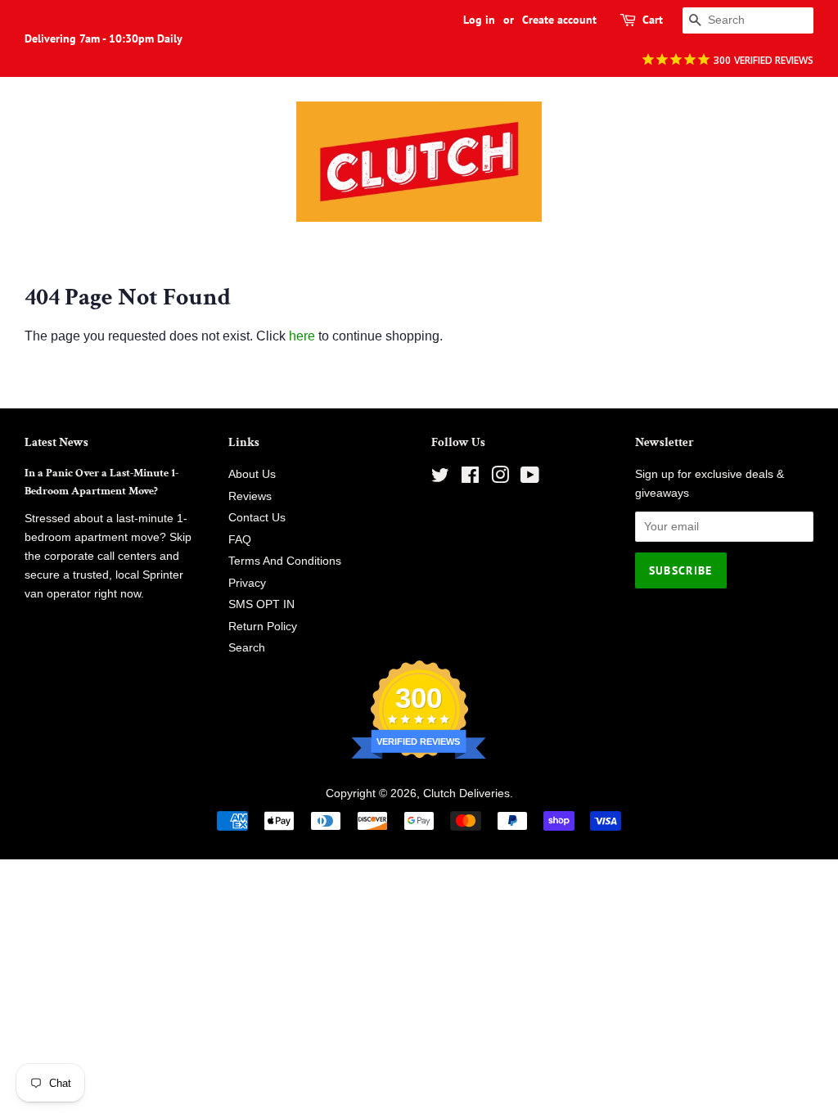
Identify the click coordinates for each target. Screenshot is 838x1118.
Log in (479, 19)
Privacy (247, 583)
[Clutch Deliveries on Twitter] (440, 478)
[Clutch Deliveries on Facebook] (470, 478)
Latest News (56, 442)
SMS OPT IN (261, 604)
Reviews (250, 496)
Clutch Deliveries (466, 793)
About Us (252, 474)
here (302, 336)
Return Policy (262, 626)
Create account (559, 19)
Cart (652, 19)
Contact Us (257, 518)
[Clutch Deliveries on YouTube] (529, 478)
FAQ (239, 540)
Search (246, 648)
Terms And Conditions (284, 561)
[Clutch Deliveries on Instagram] (500, 478)
